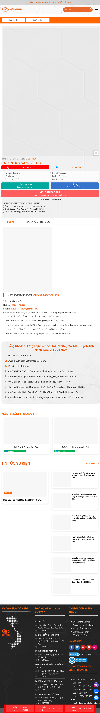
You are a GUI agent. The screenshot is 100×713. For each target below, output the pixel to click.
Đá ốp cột (32, 159)
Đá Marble (13, 20)
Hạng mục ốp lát (19, 159)
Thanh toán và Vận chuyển (84, 625)
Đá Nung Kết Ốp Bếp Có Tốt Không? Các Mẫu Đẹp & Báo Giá (83, 475)
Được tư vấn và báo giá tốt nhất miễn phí (50, 195)
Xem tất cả (91, 463)
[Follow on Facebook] (71, 647)
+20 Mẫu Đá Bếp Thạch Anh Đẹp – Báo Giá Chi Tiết (83, 581)
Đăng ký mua (25, 185)
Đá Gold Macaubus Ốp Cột (76, 447)
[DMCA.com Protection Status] (81, 654)
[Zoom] (95, 153)
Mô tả (10, 222)
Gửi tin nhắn (76, 167)
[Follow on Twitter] (77, 647)
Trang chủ (5, 159)
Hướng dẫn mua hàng (37, 222)
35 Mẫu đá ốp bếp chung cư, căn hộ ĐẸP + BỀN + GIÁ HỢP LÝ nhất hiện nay (83, 560)
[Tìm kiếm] (91, 9)
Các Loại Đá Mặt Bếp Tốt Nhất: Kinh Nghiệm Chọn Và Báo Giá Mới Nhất (21, 499)
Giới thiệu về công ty (81, 632)
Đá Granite (37, 20)
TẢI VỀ (75, 185)
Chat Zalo (11, 451)
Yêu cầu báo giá (50, 192)
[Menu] (96, 9)
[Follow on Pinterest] (83, 647)
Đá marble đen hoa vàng (46, 294)
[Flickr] (95, 647)
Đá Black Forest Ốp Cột (26, 447)
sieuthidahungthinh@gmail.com (23, 308)
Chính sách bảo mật (81, 622)
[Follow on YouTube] (89, 647)
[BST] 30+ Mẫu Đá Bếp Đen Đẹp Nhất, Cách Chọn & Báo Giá (83, 539)
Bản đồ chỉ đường (80, 635)
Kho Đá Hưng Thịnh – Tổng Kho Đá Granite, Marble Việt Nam (84, 518)
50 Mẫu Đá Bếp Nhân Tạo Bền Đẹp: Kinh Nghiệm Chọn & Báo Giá (84, 497)
